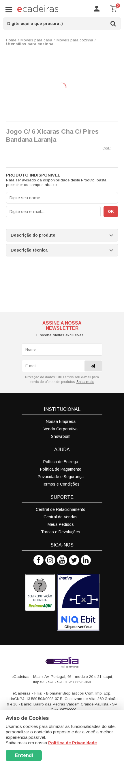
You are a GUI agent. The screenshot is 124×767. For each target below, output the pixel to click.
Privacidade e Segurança (61, 476)
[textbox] (62, 23)
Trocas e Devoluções (60, 532)
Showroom (60, 436)
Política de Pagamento (60, 469)
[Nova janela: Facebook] (38, 560)
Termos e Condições (61, 484)
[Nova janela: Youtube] (62, 560)
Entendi (24, 755)
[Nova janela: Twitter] (74, 560)
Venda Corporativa (61, 429)
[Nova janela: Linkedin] (86, 560)
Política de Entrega (60, 461)
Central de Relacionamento (60, 509)
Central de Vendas (61, 517)
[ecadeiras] (37, 8)
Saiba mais (85, 382)
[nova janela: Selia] (62, 662)
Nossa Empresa (61, 421)
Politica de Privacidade (72, 742)
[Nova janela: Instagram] (50, 560)
